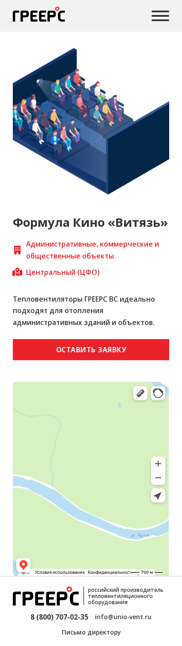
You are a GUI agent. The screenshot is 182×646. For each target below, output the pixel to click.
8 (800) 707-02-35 (59, 617)
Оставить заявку (91, 349)
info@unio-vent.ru (123, 617)
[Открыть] (160, 16)
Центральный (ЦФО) (62, 272)
